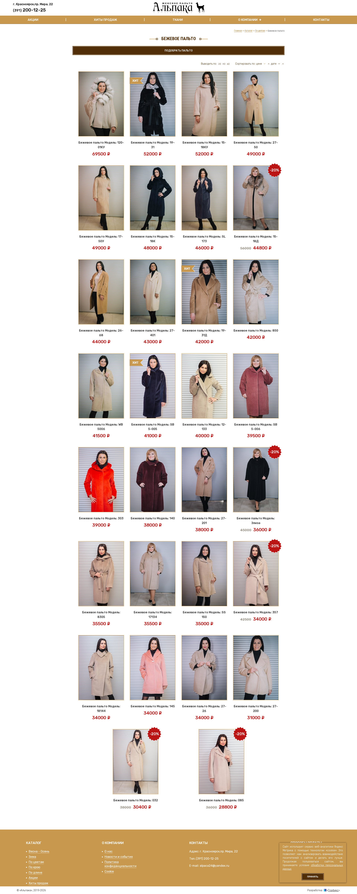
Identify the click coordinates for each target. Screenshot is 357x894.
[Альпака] (178, 8)
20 (219, 64)
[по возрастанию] (268, 64)
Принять (312, 876)
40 (224, 64)
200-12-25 (211, 858)
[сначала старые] (282, 64)
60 (228, 64)
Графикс (333, 890)
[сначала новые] (279, 64)
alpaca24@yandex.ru (214, 865)
